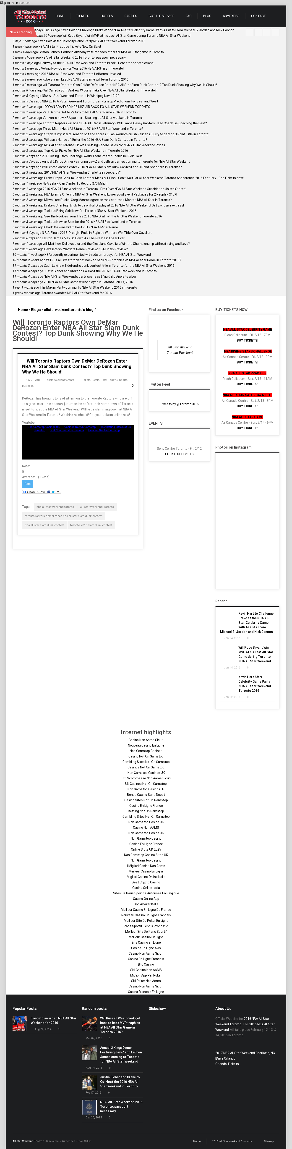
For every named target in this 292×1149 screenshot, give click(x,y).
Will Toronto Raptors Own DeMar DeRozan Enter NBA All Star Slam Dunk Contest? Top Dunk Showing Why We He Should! (115, 85)
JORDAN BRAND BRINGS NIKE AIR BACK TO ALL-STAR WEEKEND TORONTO (81, 107)
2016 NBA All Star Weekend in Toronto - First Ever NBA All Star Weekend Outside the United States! (99, 189)
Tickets (85, 380)
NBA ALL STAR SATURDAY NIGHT (247, 395)
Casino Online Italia (146, 888)
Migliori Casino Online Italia (146, 877)
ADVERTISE (231, 16)
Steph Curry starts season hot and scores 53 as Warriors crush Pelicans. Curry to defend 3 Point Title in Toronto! (111, 134)
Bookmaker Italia (146, 904)
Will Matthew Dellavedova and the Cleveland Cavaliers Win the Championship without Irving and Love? (101, 243)
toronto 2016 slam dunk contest (91, 525)
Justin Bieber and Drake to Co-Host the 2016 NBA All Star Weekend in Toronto (85, 271)
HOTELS (107, 16)
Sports (123, 380)
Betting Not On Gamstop (146, 811)
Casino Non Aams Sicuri (146, 740)
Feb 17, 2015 (94, 1092)
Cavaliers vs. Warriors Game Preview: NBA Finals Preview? (70, 249)
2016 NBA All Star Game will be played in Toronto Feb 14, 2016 (73, 282)
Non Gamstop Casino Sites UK (146, 855)
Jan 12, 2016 (232, 697)
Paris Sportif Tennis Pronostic (146, 926)
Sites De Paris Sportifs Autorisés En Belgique (146, 893)
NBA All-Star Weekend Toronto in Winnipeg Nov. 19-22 (66, 96)
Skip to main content (15, 3)
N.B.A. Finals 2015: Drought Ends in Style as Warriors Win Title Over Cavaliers (82, 233)
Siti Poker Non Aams (146, 981)
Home (23, 310)
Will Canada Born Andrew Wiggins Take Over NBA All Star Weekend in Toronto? (84, 90)
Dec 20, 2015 (94, 1117)
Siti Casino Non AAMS (146, 970)
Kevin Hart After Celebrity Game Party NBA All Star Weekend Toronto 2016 (79, 41)
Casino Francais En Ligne (146, 992)
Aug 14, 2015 (94, 1067)
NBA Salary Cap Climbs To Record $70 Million (60, 183)
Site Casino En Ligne (146, 942)
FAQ (189, 16)
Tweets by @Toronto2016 (179, 404)
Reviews (113, 380)
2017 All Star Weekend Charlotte (232, 1141)
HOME (60, 16)
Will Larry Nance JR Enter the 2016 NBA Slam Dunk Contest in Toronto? (80, 139)
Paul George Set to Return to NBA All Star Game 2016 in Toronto (74, 112)
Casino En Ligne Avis (146, 948)
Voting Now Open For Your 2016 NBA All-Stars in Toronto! (68, 68)
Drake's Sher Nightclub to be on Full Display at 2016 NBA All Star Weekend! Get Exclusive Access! (98, 205)
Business (27, 385)
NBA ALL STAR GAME (247, 417)
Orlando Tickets (227, 1064)
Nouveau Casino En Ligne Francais (146, 915)
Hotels (95, 380)
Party (104, 380)
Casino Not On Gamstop (146, 756)
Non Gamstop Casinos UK (146, 773)
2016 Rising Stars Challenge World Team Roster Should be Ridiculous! (78, 156)
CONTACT (258, 16)
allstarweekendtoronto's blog (69, 310)
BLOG (207, 16)
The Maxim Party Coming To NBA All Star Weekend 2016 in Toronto (75, 287)
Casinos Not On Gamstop (146, 767)
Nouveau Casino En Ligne (146, 745)
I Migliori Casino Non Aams (146, 866)
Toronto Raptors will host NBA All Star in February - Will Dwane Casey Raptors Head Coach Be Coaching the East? (110, 123)
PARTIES (131, 16)
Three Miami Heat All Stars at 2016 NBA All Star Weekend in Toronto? (78, 129)
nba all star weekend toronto (55, 507)
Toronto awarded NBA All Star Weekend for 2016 (62, 293)
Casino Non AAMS (146, 827)
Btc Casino (146, 964)
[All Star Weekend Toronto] (30, 16)
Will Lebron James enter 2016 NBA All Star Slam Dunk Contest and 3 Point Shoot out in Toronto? (97, 167)
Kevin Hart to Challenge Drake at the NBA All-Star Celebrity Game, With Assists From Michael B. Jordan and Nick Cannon (134, 30)
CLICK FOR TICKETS (179, 454)
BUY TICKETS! (247, 340)
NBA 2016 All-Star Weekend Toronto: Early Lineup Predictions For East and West (85, 101)
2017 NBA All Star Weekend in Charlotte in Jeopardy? (67, 172)
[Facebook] (249, 32)
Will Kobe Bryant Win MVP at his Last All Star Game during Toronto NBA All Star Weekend (112, 35)
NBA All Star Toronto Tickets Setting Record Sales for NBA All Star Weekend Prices (89, 145)
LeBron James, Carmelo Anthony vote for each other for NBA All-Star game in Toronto (88, 52)
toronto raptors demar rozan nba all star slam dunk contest (63, 516)
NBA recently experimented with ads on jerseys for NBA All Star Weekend (82, 254)
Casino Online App (146, 899)
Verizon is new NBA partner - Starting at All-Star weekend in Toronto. (78, 118)
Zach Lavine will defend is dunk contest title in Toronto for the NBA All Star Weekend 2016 (94, 265)
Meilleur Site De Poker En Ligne (146, 920)
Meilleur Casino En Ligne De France (146, 909)
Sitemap (269, 1141)
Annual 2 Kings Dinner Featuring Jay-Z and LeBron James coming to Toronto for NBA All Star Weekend (101, 161)
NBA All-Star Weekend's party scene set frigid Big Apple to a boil (74, 276)
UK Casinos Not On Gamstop (146, 784)
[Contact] (267, 32)
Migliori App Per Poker (146, 975)
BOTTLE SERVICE (161, 16)
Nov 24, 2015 (33, 380)
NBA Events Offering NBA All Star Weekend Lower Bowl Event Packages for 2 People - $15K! (95, 194)
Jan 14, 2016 (232, 638)
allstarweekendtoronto (60, 380)
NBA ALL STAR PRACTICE (247, 373)
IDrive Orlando (225, 1058)
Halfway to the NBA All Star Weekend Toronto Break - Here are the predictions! (83, 63)
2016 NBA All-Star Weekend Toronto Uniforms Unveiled (67, 74)
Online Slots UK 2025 (146, 849)
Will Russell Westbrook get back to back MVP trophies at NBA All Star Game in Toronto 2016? (97, 260)
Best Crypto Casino (146, 882)
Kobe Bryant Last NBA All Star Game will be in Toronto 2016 (70, 79)
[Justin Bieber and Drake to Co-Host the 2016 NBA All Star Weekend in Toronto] (89, 1082)
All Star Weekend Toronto (97, 507)
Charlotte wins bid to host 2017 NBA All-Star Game (65, 227)
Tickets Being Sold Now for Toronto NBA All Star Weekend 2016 (74, 211)
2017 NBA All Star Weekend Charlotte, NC (245, 1053)
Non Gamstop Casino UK (146, 822)
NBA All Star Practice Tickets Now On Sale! (57, 46)
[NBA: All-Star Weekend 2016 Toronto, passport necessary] (89, 1107)
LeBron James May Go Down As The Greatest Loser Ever (69, 238)
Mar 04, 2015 (94, 1038)
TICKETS (82, 16)
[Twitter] (258, 32)
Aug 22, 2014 (43, 1029)
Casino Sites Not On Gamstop (146, 800)
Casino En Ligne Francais (146, 959)
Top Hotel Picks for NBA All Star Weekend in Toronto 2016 (70, 150)
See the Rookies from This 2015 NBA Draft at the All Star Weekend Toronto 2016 (87, 216)
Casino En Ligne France (146, 805)
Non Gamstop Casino (146, 838)
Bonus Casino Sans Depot (146, 794)
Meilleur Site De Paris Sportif (146, 931)
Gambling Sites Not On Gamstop (146, 762)
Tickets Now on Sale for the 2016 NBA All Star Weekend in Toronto (77, 222)
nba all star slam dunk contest (44, 525)
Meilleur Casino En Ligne (146, 871)
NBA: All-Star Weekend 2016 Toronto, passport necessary (69, 57)
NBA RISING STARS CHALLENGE (248, 351)
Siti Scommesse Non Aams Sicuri (146, 778)
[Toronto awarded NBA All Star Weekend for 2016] (20, 1023)
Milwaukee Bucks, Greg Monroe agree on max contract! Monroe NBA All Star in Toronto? (92, 200)
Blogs (36, 310)
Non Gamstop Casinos (146, 751)
